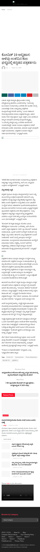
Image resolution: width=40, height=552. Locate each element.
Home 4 (26, 537)
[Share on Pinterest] (29, 95)
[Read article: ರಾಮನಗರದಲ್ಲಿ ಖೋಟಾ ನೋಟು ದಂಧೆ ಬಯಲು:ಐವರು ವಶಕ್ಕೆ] (20, 408)
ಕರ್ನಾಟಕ (9, 9)
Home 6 (12, 539)
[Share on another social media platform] (35, 95)
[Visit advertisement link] (20, 155)
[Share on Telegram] (17, 95)
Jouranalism (19, 357)
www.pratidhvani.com (12, 545)
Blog (24, 532)
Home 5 (4, 539)
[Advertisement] (20, 32)
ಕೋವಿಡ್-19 (6, 360)
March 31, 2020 (16, 68)
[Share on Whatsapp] (4, 95)
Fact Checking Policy (27, 534)
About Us (17, 532)
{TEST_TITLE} (6, 532)
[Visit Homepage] (20, 3)
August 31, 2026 (13, 425)
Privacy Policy (19, 541)
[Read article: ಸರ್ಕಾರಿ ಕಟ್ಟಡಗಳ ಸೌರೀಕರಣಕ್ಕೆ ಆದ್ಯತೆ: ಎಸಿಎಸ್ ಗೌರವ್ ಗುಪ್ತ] (6, 446)
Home (3, 9)
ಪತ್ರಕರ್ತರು (15, 360)
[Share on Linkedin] (23, 95)
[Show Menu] (2, 3)
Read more (8, 439)
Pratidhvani (21, 539)
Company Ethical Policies (9, 534)
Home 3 (18, 537)
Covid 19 (10, 357)
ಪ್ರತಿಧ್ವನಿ (4, 425)
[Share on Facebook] (11, 95)
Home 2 (10, 537)
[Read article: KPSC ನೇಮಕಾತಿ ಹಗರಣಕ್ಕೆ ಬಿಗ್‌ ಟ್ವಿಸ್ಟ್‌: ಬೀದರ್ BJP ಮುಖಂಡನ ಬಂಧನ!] (6, 474)
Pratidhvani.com (7, 541)
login (8, 483)
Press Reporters (31, 357)
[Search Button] (37, 3)
